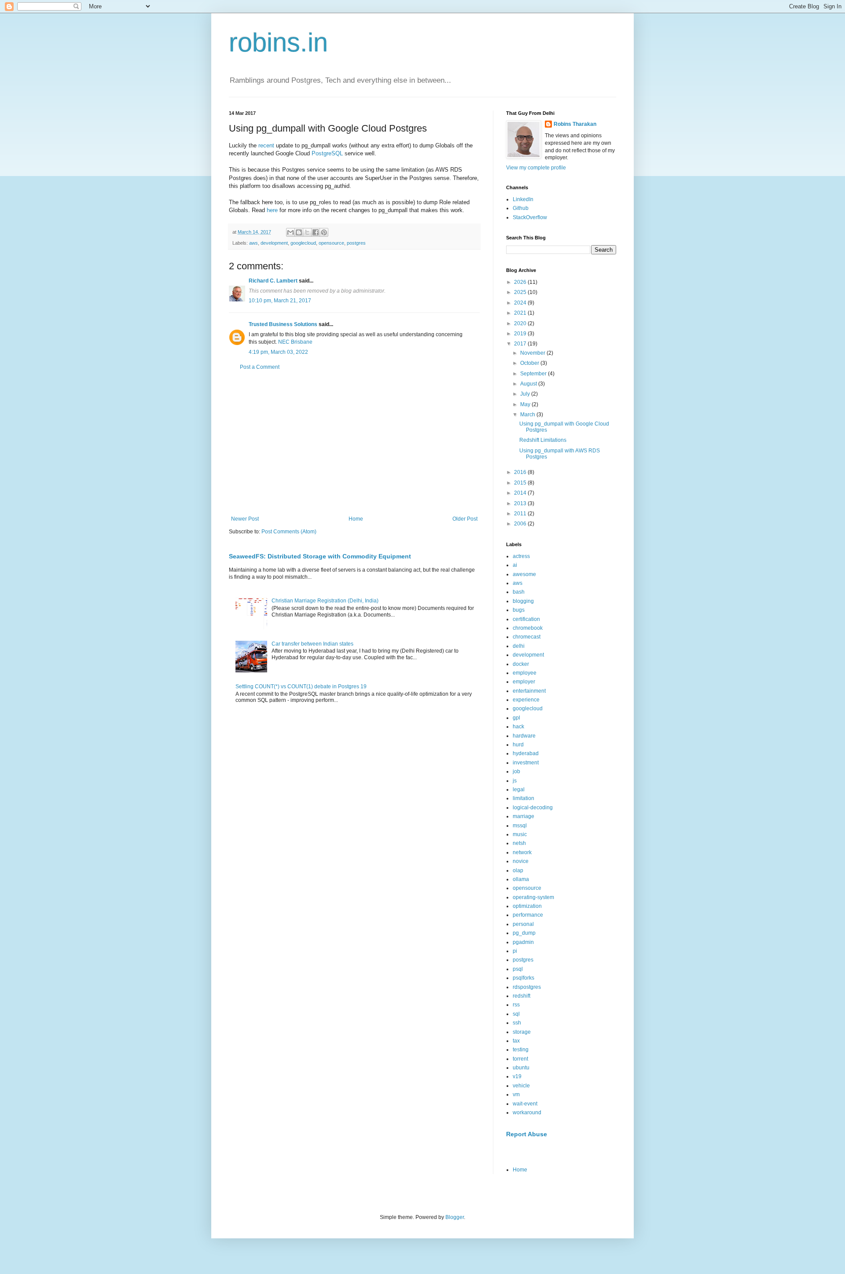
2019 (521, 333)
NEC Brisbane (295, 342)
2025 (521, 292)
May (526, 404)
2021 (521, 313)
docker (521, 664)
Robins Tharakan (575, 124)
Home (356, 519)
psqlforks (523, 978)
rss (516, 1005)
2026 (521, 282)
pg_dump (524, 933)
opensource (331, 243)
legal (519, 789)
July (525, 394)
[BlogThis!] (298, 232)
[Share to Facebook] (315, 232)
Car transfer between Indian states (312, 644)
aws (253, 243)
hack (518, 726)
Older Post (465, 519)
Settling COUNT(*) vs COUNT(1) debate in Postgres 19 (301, 686)
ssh (517, 1023)
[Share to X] (307, 232)
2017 (521, 344)
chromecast (526, 637)
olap (518, 870)
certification (526, 619)
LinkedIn (523, 199)
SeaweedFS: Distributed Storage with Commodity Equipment (320, 556)
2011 (521, 513)
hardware (524, 736)
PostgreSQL (327, 153)
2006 (521, 524)
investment (526, 763)
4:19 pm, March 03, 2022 (278, 352)
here (272, 210)
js (515, 781)
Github (521, 208)
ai (515, 565)
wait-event (525, 1104)
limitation (523, 798)
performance (528, 915)
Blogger (454, 1217)
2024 (521, 303)
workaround (527, 1112)
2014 (521, 493)
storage (522, 1032)
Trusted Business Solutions (283, 324)
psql (518, 969)
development (274, 243)
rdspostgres (527, 987)
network (522, 852)
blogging (523, 601)
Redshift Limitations (542, 440)
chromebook (528, 628)
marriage (523, 816)
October (530, 363)
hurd (518, 745)
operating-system (533, 897)
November (533, 353)
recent (266, 145)
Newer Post (245, 519)
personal (523, 924)
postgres (356, 243)
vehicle (521, 1086)
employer (524, 682)
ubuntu (521, 1068)
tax (516, 1041)
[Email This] (290, 232)
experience (526, 700)
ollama (521, 879)
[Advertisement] (354, 443)
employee (524, 673)
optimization (527, 906)
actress (521, 556)
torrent (520, 1059)
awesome (524, 574)
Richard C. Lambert (273, 281)
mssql (520, 825)
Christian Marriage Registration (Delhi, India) (325, 601)
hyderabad (526, 753)
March (528, 414)
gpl (516, 718)
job (516, 771)
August (529, 384)
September (534, 374)
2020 (521, 323)
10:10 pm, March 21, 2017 (280, 300)
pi (515, 951)
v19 (517, 1076)
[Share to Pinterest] (324, 232)
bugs (519, 610)
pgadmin (523, 942)
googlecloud (303, 243)
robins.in (278, 42)
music (520, 834)
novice (521, 861)
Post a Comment (259, 367)
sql (516, 1014)
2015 (521, 483)
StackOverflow (530, 217)
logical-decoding (533, 807)
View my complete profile (536, 168)
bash (519, 592)
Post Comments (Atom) (288, 532)
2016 (521, 472)
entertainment (529, 691)
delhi (519, 646)
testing (521, 1049)
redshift (521, 996)
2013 (521, 503)
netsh (519, 843)
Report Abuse (526, 1134)
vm (516, 1094)
